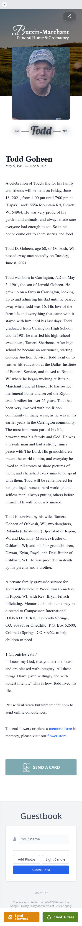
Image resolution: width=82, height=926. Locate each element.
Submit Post (41, 870)
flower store (57, 735)
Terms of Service (53, 906)
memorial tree (60, 728)
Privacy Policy (28, 906)
